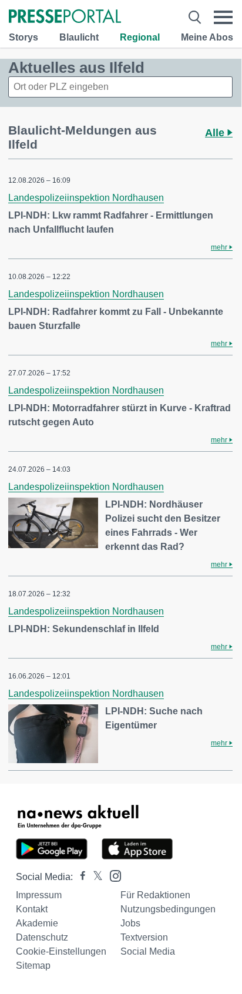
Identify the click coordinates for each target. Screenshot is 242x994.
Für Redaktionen (155, 895)
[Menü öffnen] (223, 17)
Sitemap (33, 966)
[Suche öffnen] (194, 17)
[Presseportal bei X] (94, 877)
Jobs (130, 923)
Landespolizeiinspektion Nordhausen (86, 198)
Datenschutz (42, 937)
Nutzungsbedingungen (168, 909)
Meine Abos (207, 37)
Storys (23, 37)
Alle (216, 133)
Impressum (39, 895)
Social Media (147, 951)
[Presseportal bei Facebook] (79, 877)
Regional (140, 37)
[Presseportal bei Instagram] (112, 875)
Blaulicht (79, 37)
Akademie (37, 923)
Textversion (144, 937)
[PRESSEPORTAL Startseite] (65, 17)
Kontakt (32, 909)
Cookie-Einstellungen (61, 951)
